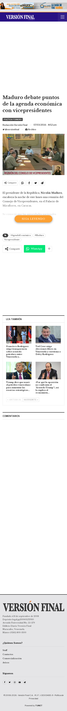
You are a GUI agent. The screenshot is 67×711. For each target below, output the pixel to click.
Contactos (8, 654)
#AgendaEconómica (21, 235)
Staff (5, 650)
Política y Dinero (13, 119)
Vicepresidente (12, 240)
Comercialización (12, 658)
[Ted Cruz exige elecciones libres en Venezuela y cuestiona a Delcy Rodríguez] (48, 334)
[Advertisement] (33, 59)
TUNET (38, 705)
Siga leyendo (33, 218)
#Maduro (39, 235)
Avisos (6, 662)
